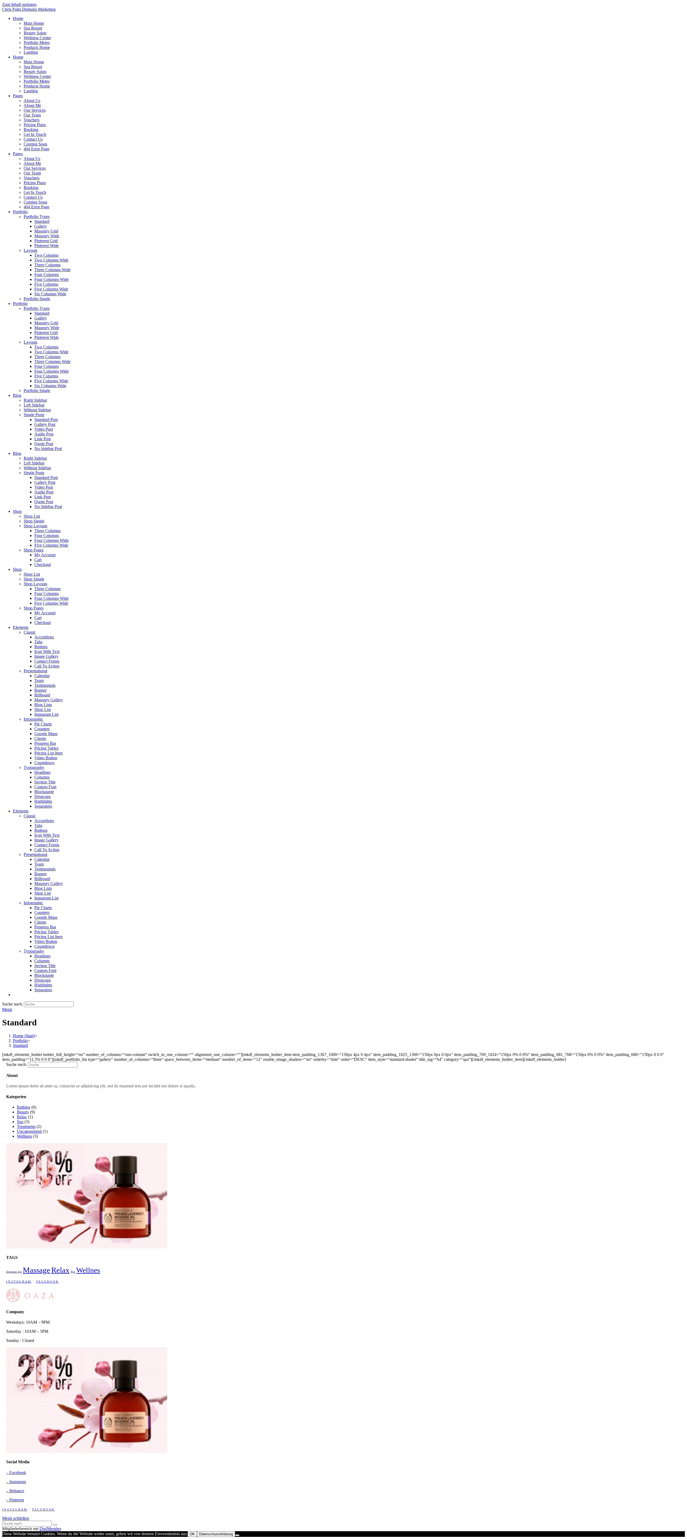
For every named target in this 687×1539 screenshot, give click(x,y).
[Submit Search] (55, 1525)
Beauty (23, 1112)
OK (192, 1534)
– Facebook (16, 1472)
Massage (36, 1270)
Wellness (24, 1136)
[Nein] (237, 1535)
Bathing (23, 1107)
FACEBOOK (47, 1281)
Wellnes (88, 1270)
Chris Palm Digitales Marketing (29, 9)
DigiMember (50, 1528)
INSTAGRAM (19, 1281)
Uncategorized (29, 1131)
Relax (22, 1117)
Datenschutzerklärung (216, 1534)
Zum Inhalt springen (19, 4)
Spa (20, 1121)
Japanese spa (14, 1271)
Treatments (26, 1126)
